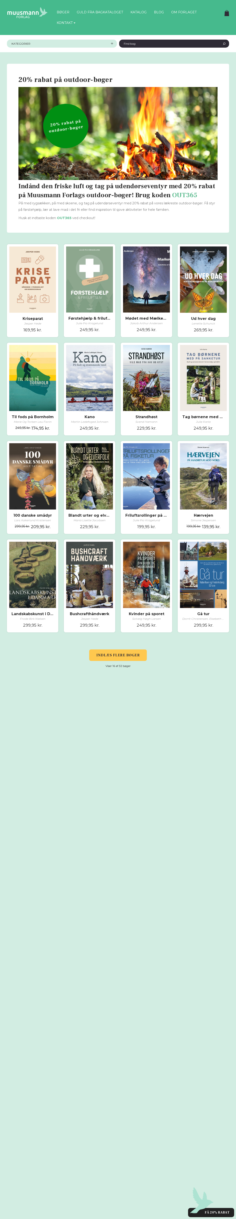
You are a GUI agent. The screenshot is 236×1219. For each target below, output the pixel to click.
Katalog (138, 12)
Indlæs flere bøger (118, 655)
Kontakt (65, 23)
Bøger (63, 12)
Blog (159, 12)
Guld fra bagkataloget (100, 12)
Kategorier (21, 43)
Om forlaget (184, 12)
